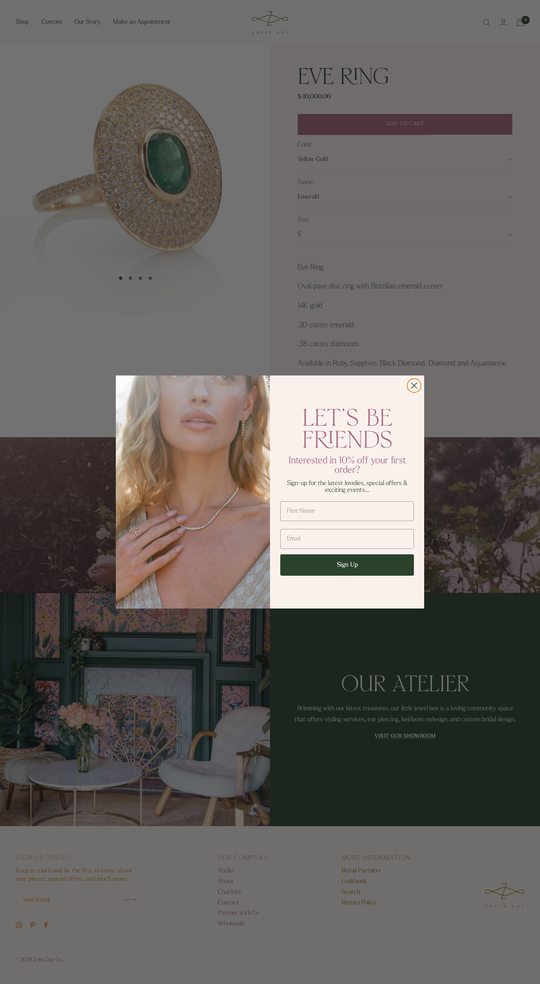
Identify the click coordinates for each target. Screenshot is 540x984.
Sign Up (347, 565)
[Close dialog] (414, 385)
